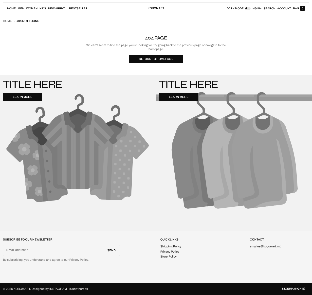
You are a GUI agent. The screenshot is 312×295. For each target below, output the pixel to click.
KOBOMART (22, 289)
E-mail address (16, 250)
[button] (269, 8)
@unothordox (78, 289)
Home (7, 21)
